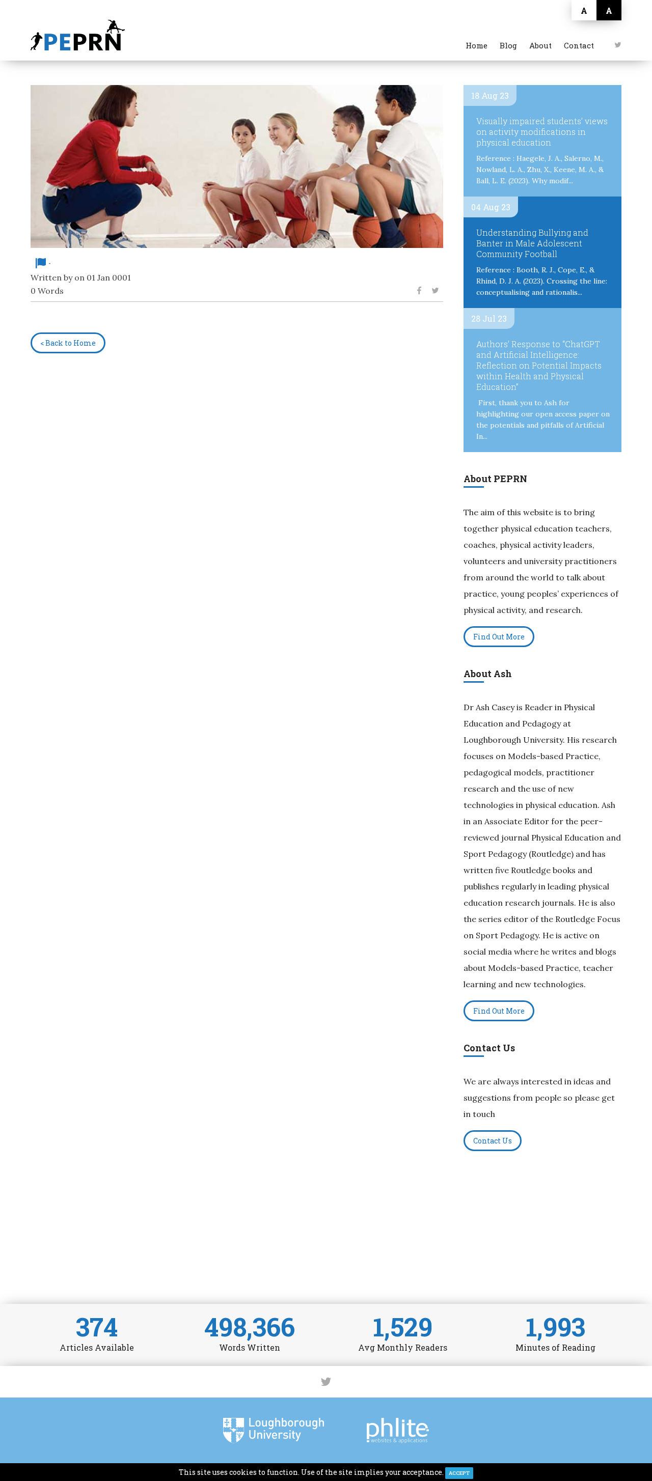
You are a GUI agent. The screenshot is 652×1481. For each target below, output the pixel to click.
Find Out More (499, 636)
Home (476, 45)
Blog (508, 45)
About (540, 45)
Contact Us (492, 1140)
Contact (579, 45)
